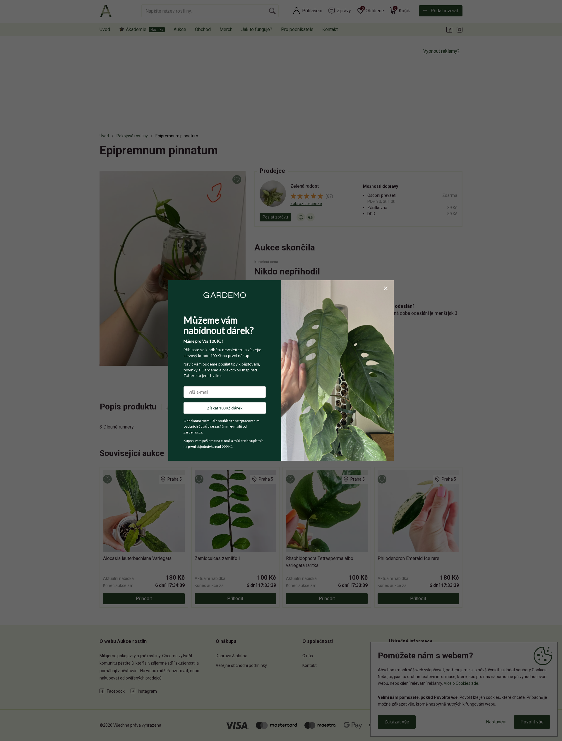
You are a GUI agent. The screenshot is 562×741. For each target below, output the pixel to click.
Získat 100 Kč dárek (224, 407)
